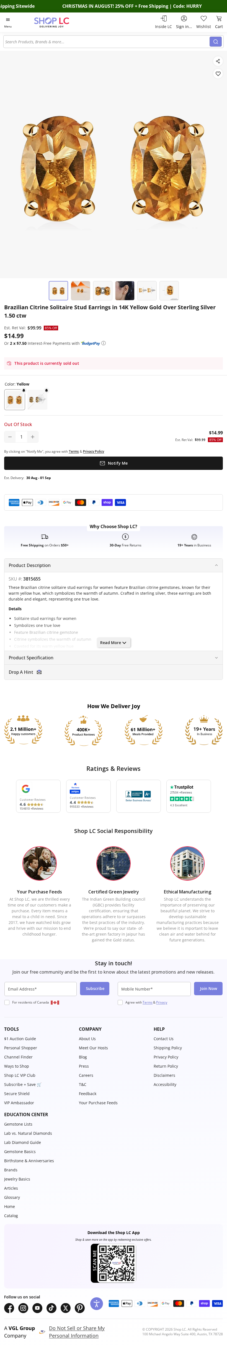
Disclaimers (164, 1075)
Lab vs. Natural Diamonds (28, 1133)
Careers (86, 1075)
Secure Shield (17, 1093)
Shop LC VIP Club (19, 1075)
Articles (11, 1188)
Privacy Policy (166, 1057)
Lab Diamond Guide (22, 1142)
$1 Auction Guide (20, 1038)
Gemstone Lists (18, 1124)
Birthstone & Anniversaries (29, 1160)
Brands (10, 1169)
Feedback (87, 1093)
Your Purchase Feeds (98, 1102)
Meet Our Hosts (93, 1047)
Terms (148, 1002)
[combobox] (107, 42)
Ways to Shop (16, 1066)
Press (84, 1066)
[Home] (57, 22)
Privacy (161, 1002)
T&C (82, 1084)
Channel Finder (18, 1057)
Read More (110, 642)
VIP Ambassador (19, 1102)
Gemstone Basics (20, 1151)
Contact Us (164, 1038)
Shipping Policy (168, 1047)
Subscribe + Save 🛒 (23, 1084)
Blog (83, 1057)
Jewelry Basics (17, 1179)
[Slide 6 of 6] (169, 290)
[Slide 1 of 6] (58, 290)
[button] (103, 343)
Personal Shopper (20, 1047)
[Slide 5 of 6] (147, 290)
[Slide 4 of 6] (125, 290)
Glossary (12, 1197)
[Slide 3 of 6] (102, 290)
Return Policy (166, 1066)
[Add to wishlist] (218, 73)
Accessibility (165, 1084)
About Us (87, 1038)
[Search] (216, 42)
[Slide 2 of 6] (80, 290)
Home (9, 1206)
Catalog (11, 1215)
